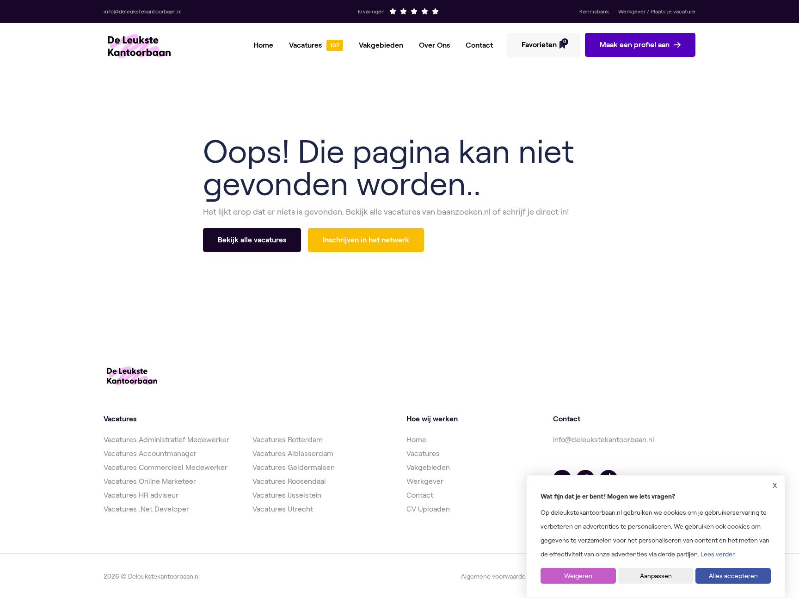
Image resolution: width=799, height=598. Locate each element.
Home (263, 45)
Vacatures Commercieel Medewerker (165, 467)
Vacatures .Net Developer (146, 509)
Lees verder (718, 554)
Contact (479, 45)
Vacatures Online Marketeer (150, 481)
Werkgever (424, 481)
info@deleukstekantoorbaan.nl (603, 440)
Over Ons (434, 45)
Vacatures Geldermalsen (293, 467)
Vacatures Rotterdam (287, 440)
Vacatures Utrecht (282, 509)
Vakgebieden (381, 45)
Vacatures (305, 45)
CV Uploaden (428, 509)
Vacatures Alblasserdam (292, 453)
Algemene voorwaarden (495, 576)
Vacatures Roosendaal (289, 481)
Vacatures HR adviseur (141, 495)
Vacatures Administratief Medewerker (166, 440)
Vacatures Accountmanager (150, 453)
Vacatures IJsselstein (286, 495)
